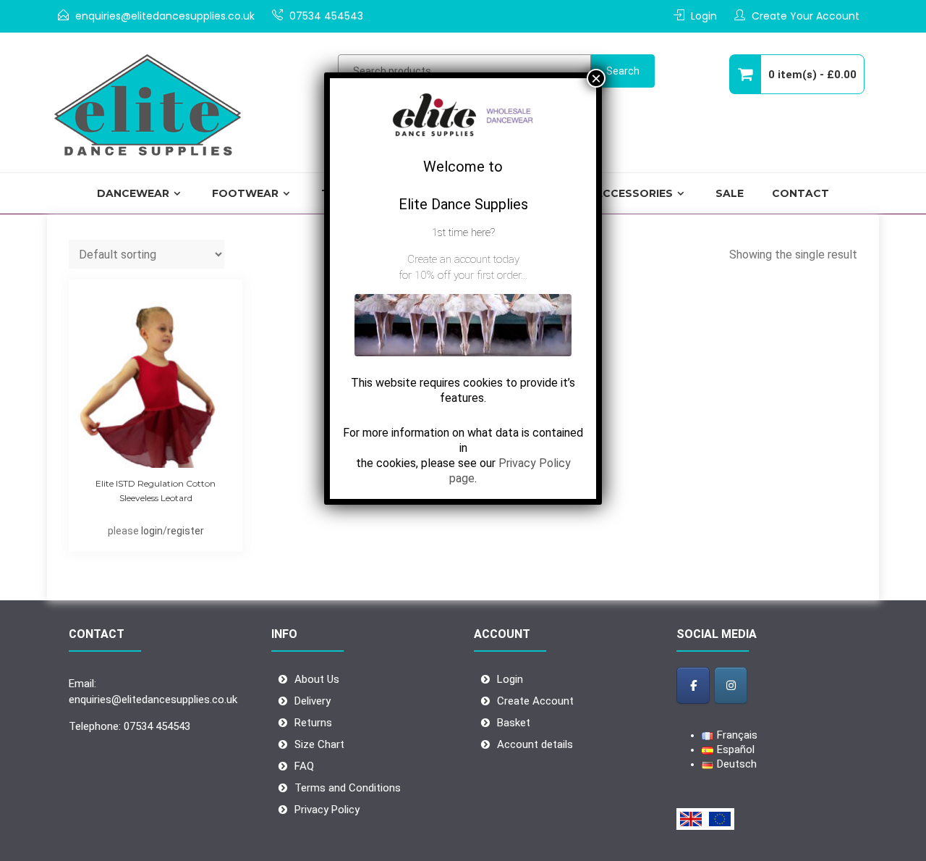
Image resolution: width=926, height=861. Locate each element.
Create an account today (463, 259)
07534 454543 (326, 16)
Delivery (312, 700)
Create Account (535, 700)
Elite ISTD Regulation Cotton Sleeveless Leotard (155, 490)
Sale (729, 193)
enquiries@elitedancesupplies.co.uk (165, 16)
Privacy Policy (327, 809)
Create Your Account (805, 16)
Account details (535, 744)
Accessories (634, 193)
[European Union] (720, 819)
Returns (313, 722)
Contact (800, 193)
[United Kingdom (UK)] (691, 819)
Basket (513, 722)
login (152, 531)
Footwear (245, 193)
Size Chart (319, 744)
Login (704, 16)
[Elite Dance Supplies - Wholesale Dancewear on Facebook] (693, 685)
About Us (316, 679)
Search (623, 71)
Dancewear (133, 193)
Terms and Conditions (347, 787)
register (185, 531)
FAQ (304, 766)
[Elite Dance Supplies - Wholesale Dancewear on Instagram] (730, 685)
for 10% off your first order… (463, 275)
